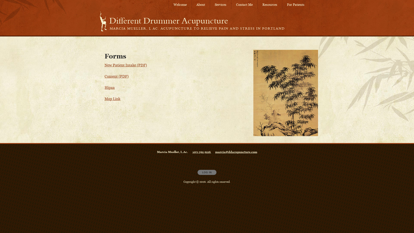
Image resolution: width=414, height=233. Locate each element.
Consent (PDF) (117, 76)
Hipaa (110, 87)
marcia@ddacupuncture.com (236, 152)
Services (220, 4)
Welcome (180, 4)
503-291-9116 (201, 152)
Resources (269, 4)
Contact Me (244, 4)
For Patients (295, 4)
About (200, 4)
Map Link (112, 98)
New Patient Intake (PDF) (126, 65)
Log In (207, 172)
